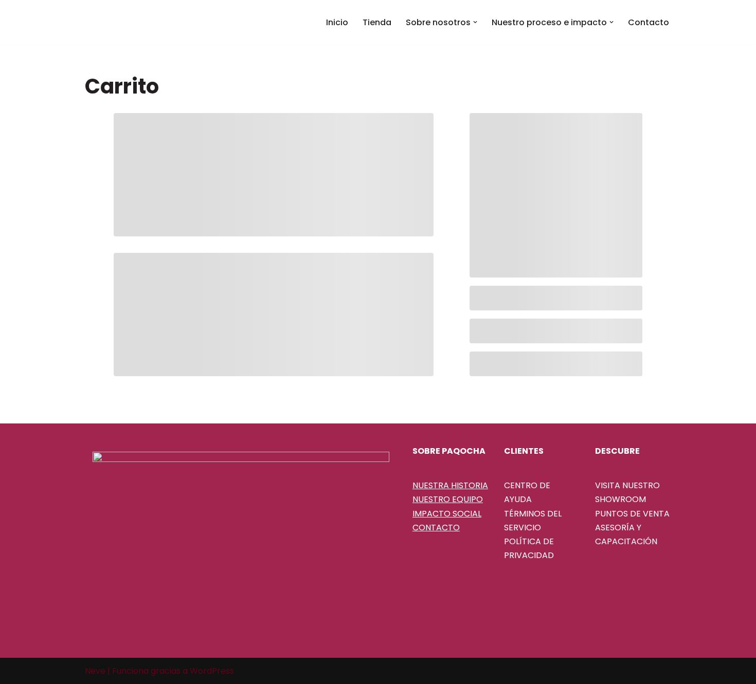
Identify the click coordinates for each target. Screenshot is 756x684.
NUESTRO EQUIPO (447, 499)
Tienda (377, 22)
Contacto (648, 22)
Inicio (337, 22)
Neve (95, 671)
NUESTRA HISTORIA (450, 485)
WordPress (212, 671)
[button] (475, 22)
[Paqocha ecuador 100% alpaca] (136, 22)
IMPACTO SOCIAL (446, 514)
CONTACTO (436, 527)
